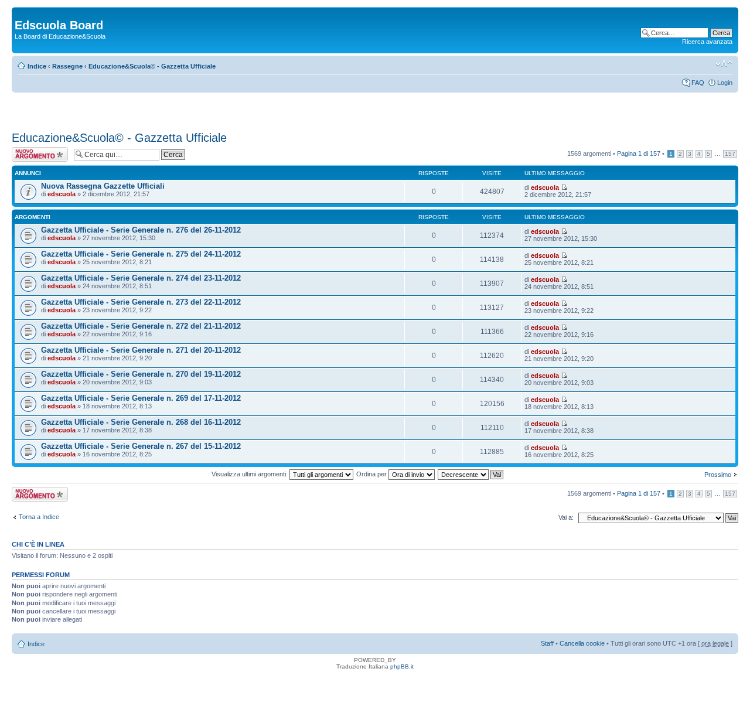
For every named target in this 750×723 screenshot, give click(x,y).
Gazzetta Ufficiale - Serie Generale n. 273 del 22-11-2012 (141, 302)
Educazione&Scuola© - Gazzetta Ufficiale (152, 66)
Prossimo (717, 474)
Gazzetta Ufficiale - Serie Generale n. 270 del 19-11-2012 (141, 374)
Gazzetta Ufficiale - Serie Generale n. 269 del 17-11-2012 (141, 398)
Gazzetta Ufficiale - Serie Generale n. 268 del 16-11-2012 (141, 422)
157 (730, 154)
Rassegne (67, 66)
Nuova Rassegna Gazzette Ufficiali (103, 186)
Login (724, 82)
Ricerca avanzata (707, 41)
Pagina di (638, 153)
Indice (37, 66)
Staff (547, 643)
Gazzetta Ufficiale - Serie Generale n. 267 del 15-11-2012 (141, 446)
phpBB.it (402, 666)
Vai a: (566, 517)
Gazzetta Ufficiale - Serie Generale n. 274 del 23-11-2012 (141, 278)
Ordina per (372, 474)
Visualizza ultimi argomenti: (250, 474)
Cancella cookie (582, 643)
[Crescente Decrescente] (471, 474)
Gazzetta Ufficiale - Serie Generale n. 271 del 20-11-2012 (141, 350)
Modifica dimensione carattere (723, 64)
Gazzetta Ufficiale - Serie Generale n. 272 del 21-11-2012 (141, 326)
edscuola (61, 193)
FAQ (697, 82)
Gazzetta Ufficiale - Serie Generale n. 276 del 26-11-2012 (141, 230)
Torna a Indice (39, 516)
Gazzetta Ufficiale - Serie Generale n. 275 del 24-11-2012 (141, 254)
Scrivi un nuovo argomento (34, 154)
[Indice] (21, 13)
